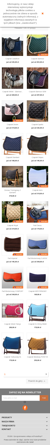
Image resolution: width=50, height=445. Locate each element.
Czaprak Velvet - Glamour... (12, 91)
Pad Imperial (12, 258)
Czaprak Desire (12, 124)
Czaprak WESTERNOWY (38, 291)
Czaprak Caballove (12, 59)
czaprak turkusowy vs (12, 357)
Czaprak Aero (37, 190)
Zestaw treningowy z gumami (12, 191)
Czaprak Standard (12, 157)
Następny (46, 374)
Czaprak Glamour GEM (37, 91)
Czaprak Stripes (37, 157)
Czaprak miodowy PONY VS (37, 357)
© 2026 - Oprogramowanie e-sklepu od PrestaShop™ (25, 436)
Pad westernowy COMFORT (12, 291)
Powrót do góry (37, 381)
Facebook (25, 407)
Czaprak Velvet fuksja (12, 324)
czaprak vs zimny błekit (37, 324)
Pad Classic (37, 225)
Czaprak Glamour (37, 59)
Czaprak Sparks (37, 124)
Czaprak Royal (12, 225)
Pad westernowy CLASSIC (37, 258)
